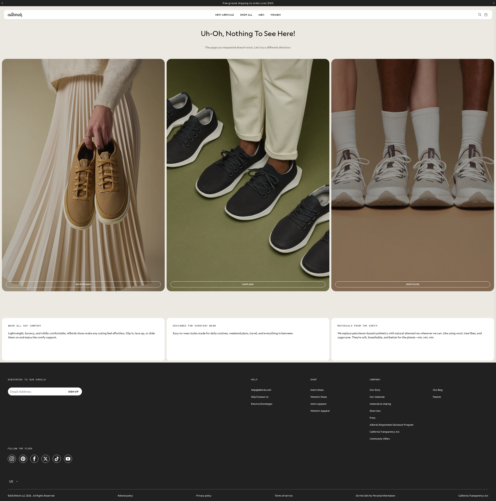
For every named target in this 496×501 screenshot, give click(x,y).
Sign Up (73, 391)
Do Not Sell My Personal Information (375, 495)
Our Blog (438, 389)
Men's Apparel (318, 403)
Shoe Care (375, 410)
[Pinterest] (23, 459)
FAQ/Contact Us (259, 396)
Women (275, 14)
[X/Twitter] (45, 459)
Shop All (246, 14)
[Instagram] (12, 459)
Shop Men (248, 284)
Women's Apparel (320, 410)
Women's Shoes (318, 396)
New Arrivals (224, 14)
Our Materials (377, 396)
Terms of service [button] (284, 495)
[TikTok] (57, 459)
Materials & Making (380, 403)
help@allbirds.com (261, 389)
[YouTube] (68, 459)
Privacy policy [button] (203, 495)
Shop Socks (412, 284)
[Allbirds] (15, 14)
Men (261, 14)
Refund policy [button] (125, 495)
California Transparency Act (385, 431)
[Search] (479, 14)
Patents (437, 396)
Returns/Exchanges (261, 403)
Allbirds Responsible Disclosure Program (391, 424)
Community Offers (380, 438)
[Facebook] (34, 459)
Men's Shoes (317, 389)
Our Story (375, 389)
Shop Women (83, 284)
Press (372, 417)
